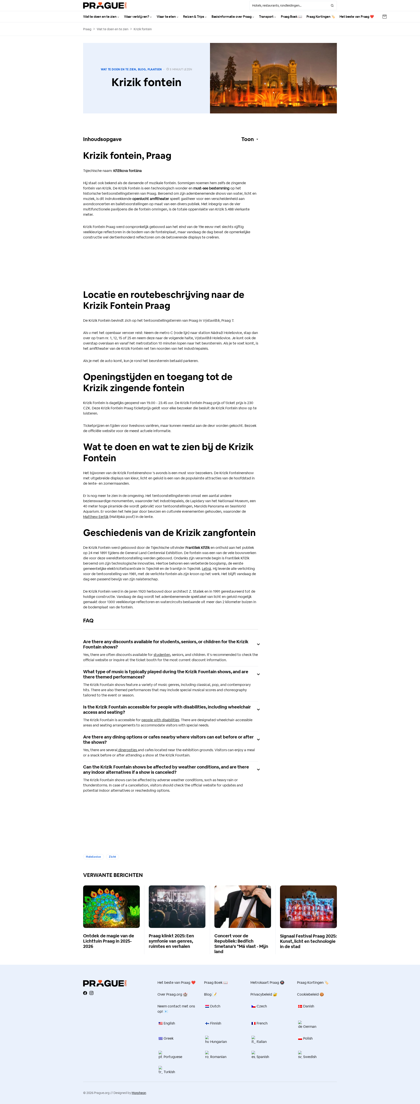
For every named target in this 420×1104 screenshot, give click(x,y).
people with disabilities (160, 720)
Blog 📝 (210, 994)
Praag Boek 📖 (216, 982)
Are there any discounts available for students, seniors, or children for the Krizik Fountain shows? (165, 644)
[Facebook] (85, 993)
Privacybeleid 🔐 (263, 994)
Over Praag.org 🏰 (172, 994)
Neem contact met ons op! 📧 (176, 1009)
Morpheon (139, 1093)
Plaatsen (155, 69)
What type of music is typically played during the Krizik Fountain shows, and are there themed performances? (165, 674)
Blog (141, 69)
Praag (87, 29)
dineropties (127, 750)
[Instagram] (91, 993)
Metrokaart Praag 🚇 (267, 982)
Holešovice (93, 856)
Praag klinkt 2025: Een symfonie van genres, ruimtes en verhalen (171, 941)
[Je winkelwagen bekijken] (385, 17)
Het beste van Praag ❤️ (177, 982)
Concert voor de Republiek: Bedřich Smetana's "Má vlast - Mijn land (241, 943)
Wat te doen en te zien (112, 29)
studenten (162, 654)
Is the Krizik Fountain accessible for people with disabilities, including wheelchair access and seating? (167, 709)
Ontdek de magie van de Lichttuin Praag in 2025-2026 (108, 941)
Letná (206, 568)
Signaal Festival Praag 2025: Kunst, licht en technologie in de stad (308, 941)
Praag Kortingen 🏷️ (313, 982)
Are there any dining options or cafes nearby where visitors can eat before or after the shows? (168, 739)
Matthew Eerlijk (95, 516)
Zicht (112, 856)
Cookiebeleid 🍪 (310, 994)
